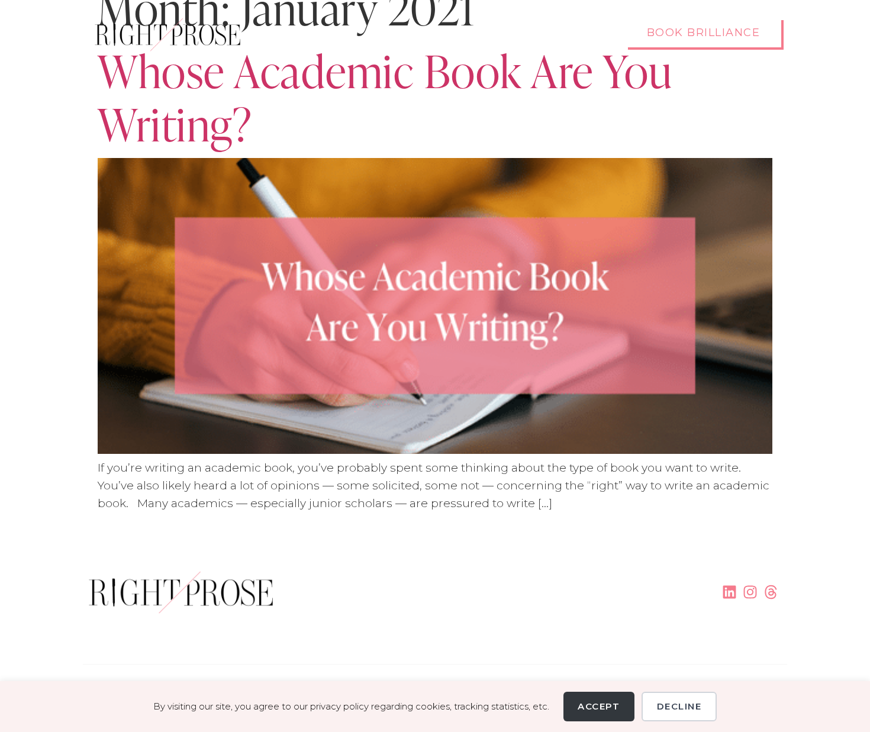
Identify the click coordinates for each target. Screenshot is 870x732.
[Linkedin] (729, 592)
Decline (679, 706)
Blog (591, 34)
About (477, 34)
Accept (599, 706)
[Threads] (771, 592)
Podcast (536, 34)
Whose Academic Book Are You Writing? (385, 95)
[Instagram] (750, 592)
